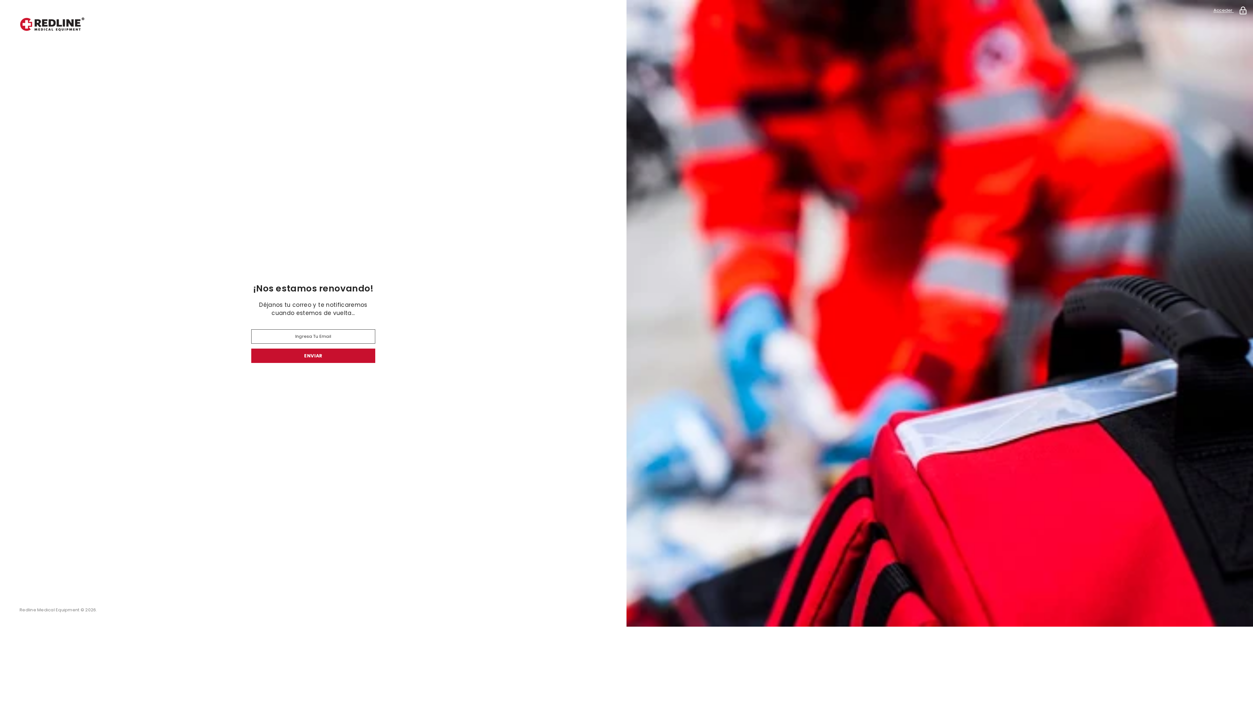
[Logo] (313, 24)
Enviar (313, 355)
